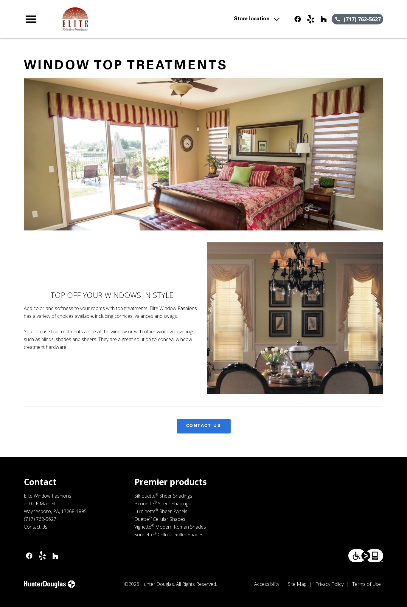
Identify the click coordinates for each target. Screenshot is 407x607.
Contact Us (203, 426)
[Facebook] (297, 19)
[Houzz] (324, 19)
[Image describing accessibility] (365, 556)
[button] (31, 19)
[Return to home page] (133, 19)
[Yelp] (310, 19)
